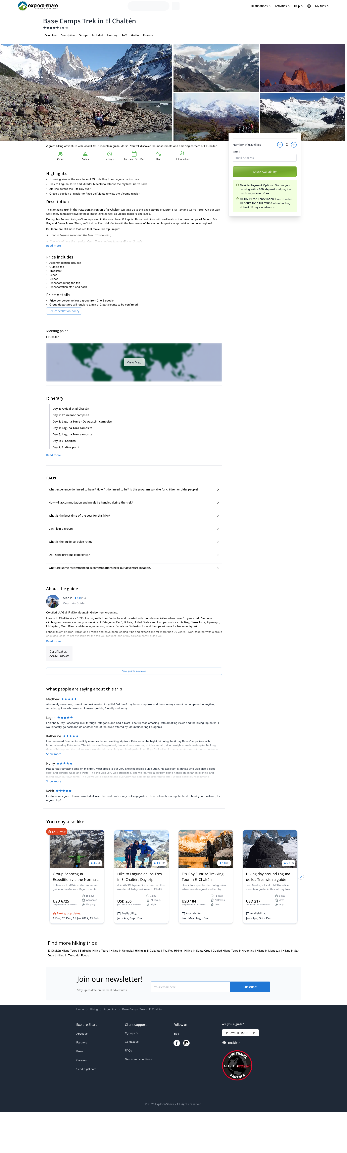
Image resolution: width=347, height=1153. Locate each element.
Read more (53, 245)
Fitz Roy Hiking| (173, 991)
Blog (176, 1074)
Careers (81, 1101)
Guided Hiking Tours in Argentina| (234, 991)
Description (67, 35)
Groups (83, 35)
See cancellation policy (64, 311)
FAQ (124, 35)
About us (82, 1074)
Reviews (148, 35)
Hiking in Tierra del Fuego (72, 996)
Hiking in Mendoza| (269, 991)
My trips (320, 6)
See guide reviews (134, 671)
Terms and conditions (138, 1100)
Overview (50, 35)
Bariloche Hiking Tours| (95, 991)
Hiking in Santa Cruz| (198, 991)
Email (236, 163)
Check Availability (265, 183)
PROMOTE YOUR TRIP (240, 1074)
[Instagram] (186, 1084)
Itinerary (112, 35)
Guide (135, 35)
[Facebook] (177, 1084)
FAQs (128, 1091)
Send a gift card (86, 1110)
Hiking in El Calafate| (148, 991)
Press (80, 1092)
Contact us (132, 1082)
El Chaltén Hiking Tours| (63, 991)
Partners (81, 1083)
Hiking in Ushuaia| (122, 991)
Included (97, 35)
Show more (53, 754)
